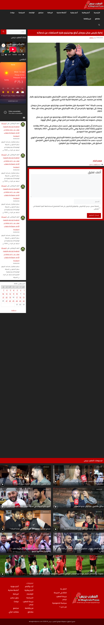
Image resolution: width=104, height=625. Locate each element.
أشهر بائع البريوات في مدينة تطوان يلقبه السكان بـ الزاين (28, 506)
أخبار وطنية (86, 12)
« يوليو (13, 311)
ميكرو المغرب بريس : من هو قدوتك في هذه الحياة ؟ (30, 528)
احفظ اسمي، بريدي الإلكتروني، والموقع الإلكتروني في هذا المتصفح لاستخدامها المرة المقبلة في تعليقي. (66, 208)
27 (6, 301)
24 (17, 301)
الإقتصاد (31, 12)
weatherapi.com (13, 101)
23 (20, 301)
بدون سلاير (14, 597)
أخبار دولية (74, 12)
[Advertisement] (13, 382)
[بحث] (3, 31)
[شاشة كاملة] (3, 55)
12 (10, 294)
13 (6, 294)
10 (17, 294)
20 (6, 298)
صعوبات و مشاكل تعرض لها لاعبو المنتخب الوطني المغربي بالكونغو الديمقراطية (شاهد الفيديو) (66, 573)
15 (23, 298)
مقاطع (97, 18)
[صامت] (6, 55)
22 (23, 301)
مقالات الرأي (14, 612)
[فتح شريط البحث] (99, 25)
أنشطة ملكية (61, 12)
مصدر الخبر (97, 160)
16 (20, 298)
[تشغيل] (23, 55)
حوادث (12, 12)
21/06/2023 (46, 534)
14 (3, 294)
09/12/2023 (99, 512)
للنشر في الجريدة (60, 592)
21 (3, 298)
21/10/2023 (46, 512)
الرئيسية (97, 12)
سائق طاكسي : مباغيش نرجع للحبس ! (89, 506)
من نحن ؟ (63, 606)
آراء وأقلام (29, 586)
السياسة (22, 12)
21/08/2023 (99, 534)
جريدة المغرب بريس (95, 165)
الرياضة (50, 12)
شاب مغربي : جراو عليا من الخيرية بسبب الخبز (33, 483)
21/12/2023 (99, 467)
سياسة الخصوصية (59, 603)
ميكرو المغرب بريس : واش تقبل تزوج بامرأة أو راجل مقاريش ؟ (83, 482)
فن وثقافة (87, 18)
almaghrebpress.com (36, 621)
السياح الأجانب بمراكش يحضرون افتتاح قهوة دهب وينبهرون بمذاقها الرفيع (31, 550)
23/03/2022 (98, 557)
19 (10, 298)
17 (17, 298)
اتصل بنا (63, 589)
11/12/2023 (46, 467)
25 (13, 301)
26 (10, 301)
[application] (13, 49)
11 (13, 294)
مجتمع (40, 12)
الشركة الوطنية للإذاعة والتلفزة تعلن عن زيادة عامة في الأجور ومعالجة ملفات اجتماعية (10, 130)
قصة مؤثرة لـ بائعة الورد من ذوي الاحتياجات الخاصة (83, 528)
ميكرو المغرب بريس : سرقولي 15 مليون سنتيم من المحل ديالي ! (81, 550)
